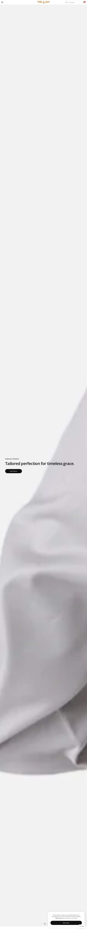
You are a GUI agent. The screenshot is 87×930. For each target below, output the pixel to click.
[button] (40, 924)
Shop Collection (13, 473)
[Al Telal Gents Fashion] (43, 2)
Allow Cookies (66, 923)
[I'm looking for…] (66, 2)
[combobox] (72, 2)
